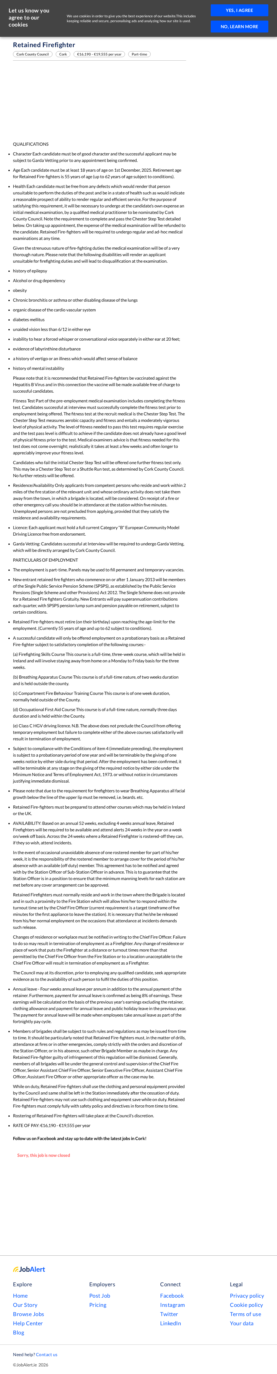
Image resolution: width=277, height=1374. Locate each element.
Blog (18, 1332)
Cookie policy (246, 1304)
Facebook (172, 1295)
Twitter (169, 1314)
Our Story (25, 1304)
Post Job (99, 1295)
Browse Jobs (28, 1314)
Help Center (28, 1323)
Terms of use (245, 1314)
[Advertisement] (99, 101)
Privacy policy (247, 1295)
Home (20, 1295)
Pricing (98, 1304)
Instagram (172, 1304)
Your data (242, 1323)
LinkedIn (170, 1323)
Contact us (47, 1354)
